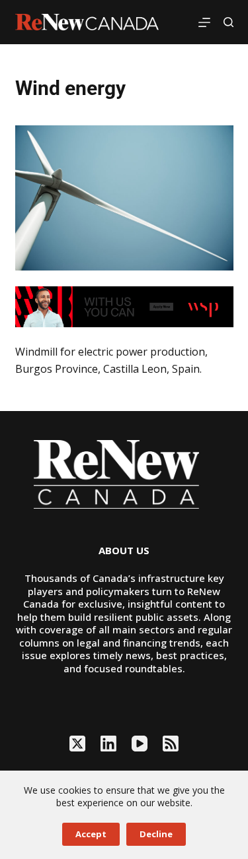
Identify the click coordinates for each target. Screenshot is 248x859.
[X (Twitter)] (77, 743)
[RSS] (171, 743)
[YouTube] (139, 743)
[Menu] (204, 22)
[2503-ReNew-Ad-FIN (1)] (124, 305)
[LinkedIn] (108, 743)
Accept (90, 834)
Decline (156, 834)
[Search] (228, 22)
